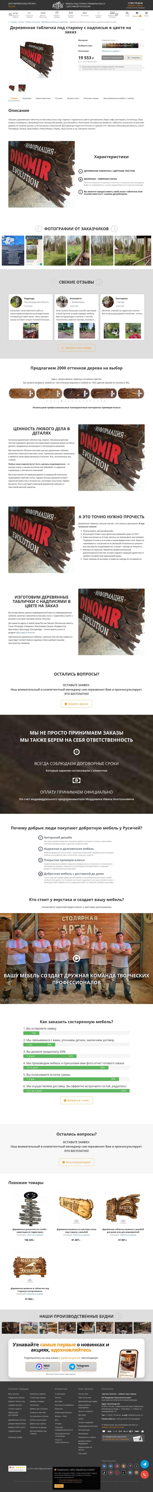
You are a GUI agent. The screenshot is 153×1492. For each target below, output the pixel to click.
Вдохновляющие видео (87, 1401)
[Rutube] (130, 1466)
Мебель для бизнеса (63, 1412)
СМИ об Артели (84, 1397)
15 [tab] (98, 401)
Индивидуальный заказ (88, 1426)
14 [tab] (94, 401)
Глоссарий (82, 1453)
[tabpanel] (22, 393)
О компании (60, 1394)
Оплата (58, 1397)
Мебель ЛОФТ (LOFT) (16, 1427)
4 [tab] (58, 401)
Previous (10, 14)
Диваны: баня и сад (16, 1401)
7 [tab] (69, 401)
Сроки (80, 1419)
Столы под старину (38, 1397)
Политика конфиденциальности (70, 1480)
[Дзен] (136, 1466)
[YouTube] (117, 1472)
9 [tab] (76, 401)
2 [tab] (51, 401)
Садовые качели (15, 1405)
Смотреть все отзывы (78, 347)
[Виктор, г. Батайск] (13, 251)
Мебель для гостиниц (39, 1409)
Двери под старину (38, 1423)
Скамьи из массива (38, 1412)
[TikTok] (123, 1472)
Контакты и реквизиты (64, 1405)
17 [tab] (105, 401)
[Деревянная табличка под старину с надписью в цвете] (12, 88)
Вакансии (59, 1409)
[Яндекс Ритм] (104, 1472)
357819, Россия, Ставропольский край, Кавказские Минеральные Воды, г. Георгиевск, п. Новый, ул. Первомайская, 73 (122, 1409)
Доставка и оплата (25, 633)
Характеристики (43, 98)
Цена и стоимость (85, 1411)
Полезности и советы (87, 1437)
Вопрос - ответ (61, 1416)
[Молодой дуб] (22, 393)
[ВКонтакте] (104, 1466)
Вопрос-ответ (73, 98)
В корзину (135, 57)
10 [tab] (80, 401)
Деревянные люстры (17, 1420)
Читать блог (83, 1394)
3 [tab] (55, 401)
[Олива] (131, 393)
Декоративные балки (17, 1423)
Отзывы (58, 98)
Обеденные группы (16, 1397)
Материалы (83, 1433)
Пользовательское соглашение (70, 1482)
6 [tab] (66, 401)
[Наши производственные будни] (10, 1328)
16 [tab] (101, 401)
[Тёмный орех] (76, 393)
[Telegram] (130, 1472)
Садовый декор (14, 1431)
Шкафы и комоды (37, 1401)
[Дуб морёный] (49, 393)
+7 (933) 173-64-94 (113, 1415)
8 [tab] (73, 401)
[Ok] (123, 1466)
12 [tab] (87, 401)
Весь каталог (13, 1394)
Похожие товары (91, 98)
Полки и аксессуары (38, 1420)
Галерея (14, 98)
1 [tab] (48, 401)
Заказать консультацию (113, 57)
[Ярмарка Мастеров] (136, 1472)
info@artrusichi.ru (135, 1415)
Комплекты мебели (38, 1394)
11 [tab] (83, 401)
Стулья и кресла (15, 1409)
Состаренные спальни (39, 1416)
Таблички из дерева (111, 51)
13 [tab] (91, 401)
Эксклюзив (34, 1405)
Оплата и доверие (85, 1422)
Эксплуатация (84, 1430)
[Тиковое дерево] (104, 393)
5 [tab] (62, 401)
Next (117, 14)
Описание (26, 98)
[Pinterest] (110, 1472)
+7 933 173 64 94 (135, 3)
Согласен (59, 1486)
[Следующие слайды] (99, 282)
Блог (57, 1420)
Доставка (59, 1401)
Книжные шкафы (15, 1437)
